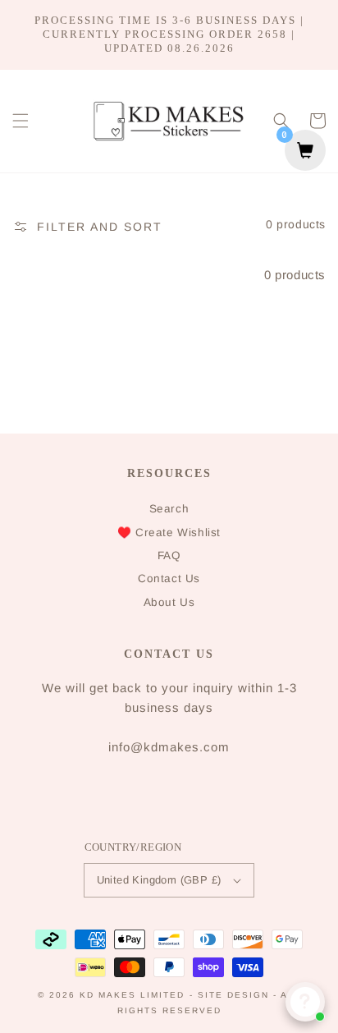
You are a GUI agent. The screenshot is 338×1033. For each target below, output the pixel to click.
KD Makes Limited (132, 994)
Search (169, 509)
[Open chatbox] (305, 1002)
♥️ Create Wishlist (169, 532)
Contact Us (169, 578)
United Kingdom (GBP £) (159, 880)
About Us (169, 602)
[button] (20, 121)
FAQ (169, 555)
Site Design (233, 994)
